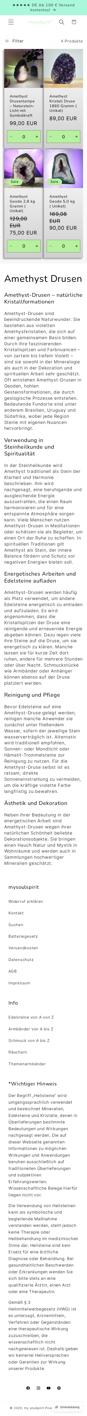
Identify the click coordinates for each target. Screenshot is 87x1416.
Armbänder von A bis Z (30, 1029)
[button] (11, 22)
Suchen (15, 924)
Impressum (19, 983)
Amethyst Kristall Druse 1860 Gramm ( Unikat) (63, 103)
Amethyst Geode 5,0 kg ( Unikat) (62, 201)
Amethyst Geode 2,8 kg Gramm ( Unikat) (22, 203)
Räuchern (17, 1052)
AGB (12, 971)
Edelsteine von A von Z (31, 1017)
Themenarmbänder (27, 1063)
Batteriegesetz (23, 936)
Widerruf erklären (25, 901)
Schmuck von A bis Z (29, 1040)
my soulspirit (34, 1408)
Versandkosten (23, 947)
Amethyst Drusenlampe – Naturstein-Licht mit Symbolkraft (22, 106)
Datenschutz (21, 959)
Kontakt (16, 913)
